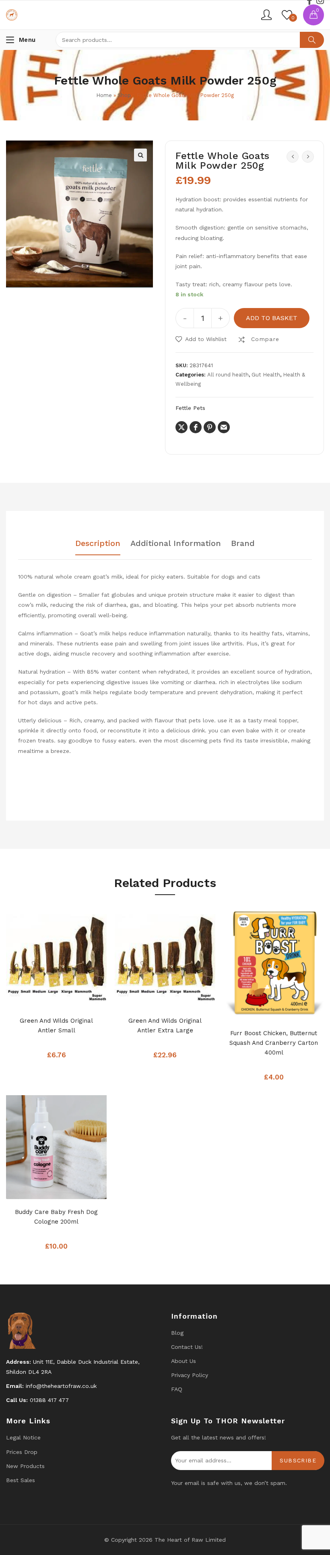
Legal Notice (23, 1437)
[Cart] (313, 14)
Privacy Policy (189, 1375)
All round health (228, 375)
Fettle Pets (190, 408)
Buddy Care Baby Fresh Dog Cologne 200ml (56, 1216)
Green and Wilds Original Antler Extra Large (165, 1025)
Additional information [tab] (175, 543)
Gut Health (266, 375)
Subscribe (298, 1460)
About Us (183, 1361)
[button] (140, 155)
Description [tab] (97, 543)
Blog (177, 1333)
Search (312, 40)
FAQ (176, 1389)
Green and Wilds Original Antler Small (56, 1025)
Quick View (72, 999)
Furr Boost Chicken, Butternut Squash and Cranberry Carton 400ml (273, 1043)
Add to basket (271, 318)
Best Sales (20, 1480)
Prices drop (21, 1452)
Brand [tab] (243, 543)
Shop (124, 95)
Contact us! (187, 1347)
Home (104, 95)
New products (25, 1466)
